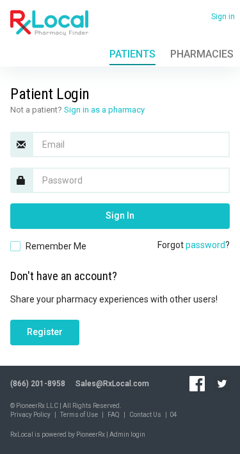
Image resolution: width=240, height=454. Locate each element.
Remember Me (56, 246)
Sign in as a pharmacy (104, 109)
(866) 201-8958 (37, 383)
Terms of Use (79, 414)
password (205, 245)
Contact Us (145, 414)
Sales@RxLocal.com (112, 383)
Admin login (127, 434)
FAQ (114, 414)
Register (45, 332)
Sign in (223, 16)
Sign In (120, 215)
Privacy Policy (30, 414)
